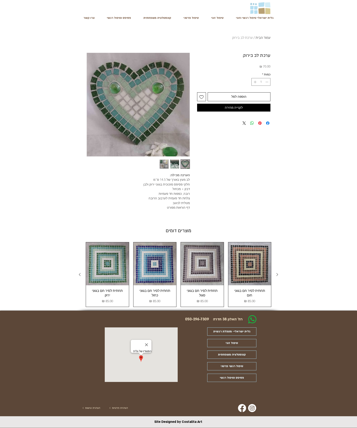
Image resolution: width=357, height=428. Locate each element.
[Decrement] (267, 82)
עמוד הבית (263, 38)
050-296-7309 (197, 319)
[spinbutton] (261, 82)
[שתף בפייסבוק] (267, 123)
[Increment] (254, 82)
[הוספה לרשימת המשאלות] (201, 96)
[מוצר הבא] (79, 274)
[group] (178, 274)
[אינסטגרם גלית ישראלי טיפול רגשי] (252, 408)
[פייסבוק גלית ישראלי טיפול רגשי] (242, 408)
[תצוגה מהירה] (249, 263)
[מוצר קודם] (277, 274)
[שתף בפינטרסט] (259, 123)
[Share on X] (244, 123)
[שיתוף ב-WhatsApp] (252, 123)
